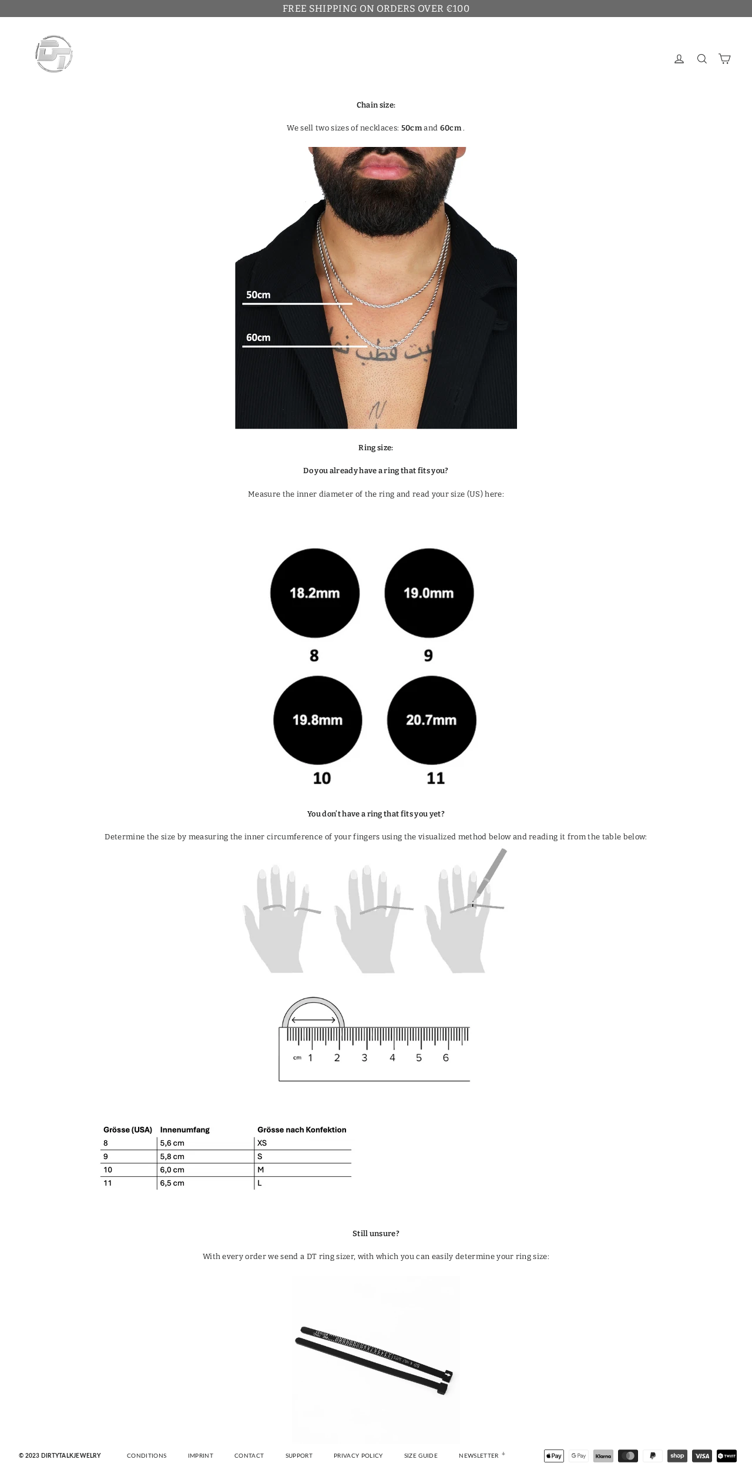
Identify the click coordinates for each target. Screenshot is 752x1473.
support (299, 1456)
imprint (200, 1456)
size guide (421, 1456)
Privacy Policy (358, 1456)
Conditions (146, 1456)
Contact (249, 1456)
